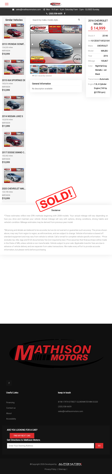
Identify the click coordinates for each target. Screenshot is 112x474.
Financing (10, 402)
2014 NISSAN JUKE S (12, 116)
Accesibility (11, 419)
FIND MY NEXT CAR (22, 436)
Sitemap (62, 469)
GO (99, 446)
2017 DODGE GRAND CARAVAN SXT (14, 152)
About (9, 413)
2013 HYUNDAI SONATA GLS (14, 44)
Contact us (11, 408)
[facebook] (65, 14)
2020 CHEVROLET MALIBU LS (14, 188)
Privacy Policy (51, 469)
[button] (79, 26)
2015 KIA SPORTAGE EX (13, 80)
